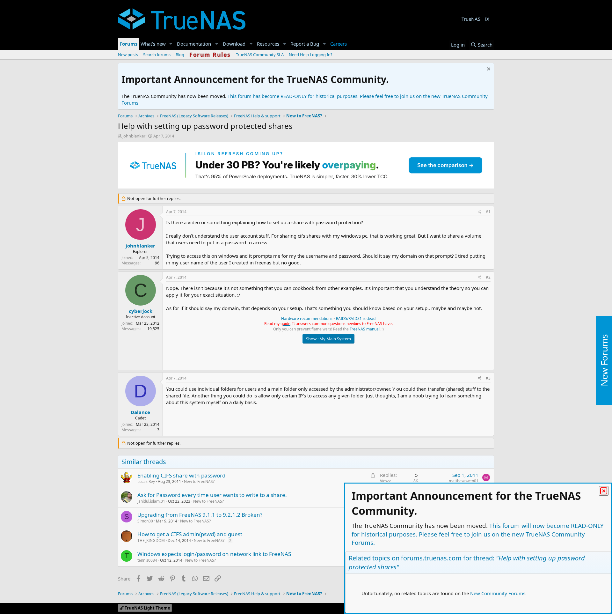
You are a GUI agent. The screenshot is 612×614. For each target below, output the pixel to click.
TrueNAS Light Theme (147, 608)
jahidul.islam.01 (151, 501)
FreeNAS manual (365, 329)
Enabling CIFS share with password (181, 475)
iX (487, 19)
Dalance (140, 412)
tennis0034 (147, 560)
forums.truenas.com (431, 558)
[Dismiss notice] (488, 69)
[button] (170, 44)
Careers (338, 44)
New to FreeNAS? (199, 481)
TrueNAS (471, 19)
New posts (128, 54)
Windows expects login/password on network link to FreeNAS (214, 554)
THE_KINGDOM (151, 540)
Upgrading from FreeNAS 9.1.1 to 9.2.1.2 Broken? (199, 514)
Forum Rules (210, 54)
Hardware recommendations (306, 318)
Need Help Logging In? (310, 54)
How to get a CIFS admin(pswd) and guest (189, 534)
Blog (180, 54)
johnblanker (133, 136)
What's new (153, 44)
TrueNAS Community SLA (260, 54)
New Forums (604, 361)
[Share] (480, 212)
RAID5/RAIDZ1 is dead (355, 318)
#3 (488, 378)
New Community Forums (497, 593)
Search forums (157, 54)
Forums (128, 44)
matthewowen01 (463, 481)
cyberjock (140, 311)
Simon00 (145, 521)
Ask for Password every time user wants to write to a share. (212, 495)
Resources (268, 44)
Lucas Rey (146, 481)
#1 (488, 211)
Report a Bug (304, 44)
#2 (488, 277)
